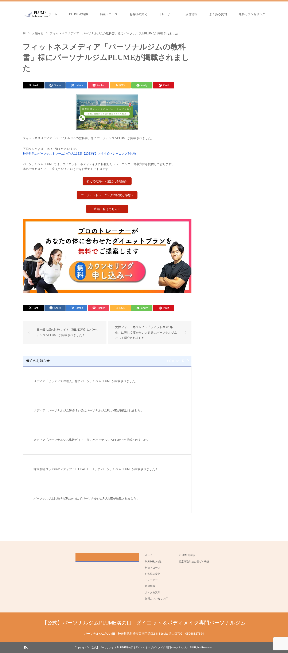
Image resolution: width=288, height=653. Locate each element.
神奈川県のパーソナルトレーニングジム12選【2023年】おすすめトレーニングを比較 (79, 153)
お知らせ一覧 (176, 360)
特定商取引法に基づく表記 (194, 561)
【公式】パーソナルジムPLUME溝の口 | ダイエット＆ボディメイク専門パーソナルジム (144, 623)
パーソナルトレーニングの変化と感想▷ (107, 195)
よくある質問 (218, 14)
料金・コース (109, 14)
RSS (25, 647)
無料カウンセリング (252, 14)
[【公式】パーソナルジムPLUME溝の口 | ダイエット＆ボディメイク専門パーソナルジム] (37, 13)
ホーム (52, 14)
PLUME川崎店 (187, 555)
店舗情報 (191, 14)
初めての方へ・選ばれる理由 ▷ (107, 181)
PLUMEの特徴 (78, 14)
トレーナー (166, 14)
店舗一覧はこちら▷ (107, 209)
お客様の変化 (138, 14)
